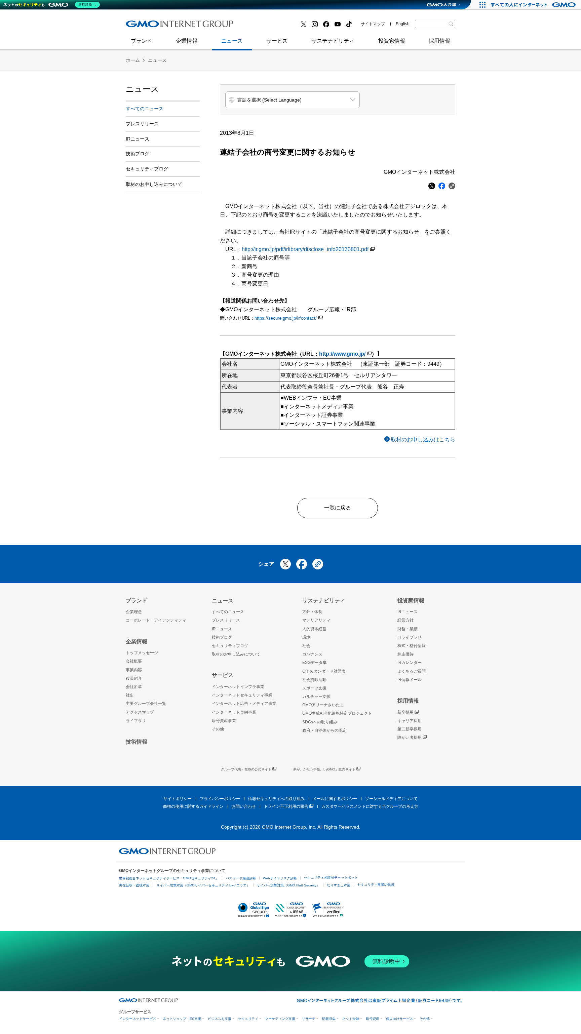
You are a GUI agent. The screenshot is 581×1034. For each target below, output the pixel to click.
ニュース (232, 41)
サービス (277, 41)
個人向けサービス (399, 1019)
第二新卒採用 (149, 26)
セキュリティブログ (271, 26)
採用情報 (439, 41)
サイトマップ (373, 24)
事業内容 (134, 670)
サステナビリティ (332, 41)
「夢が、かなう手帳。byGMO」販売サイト (322, 769)
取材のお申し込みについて (154, 184)
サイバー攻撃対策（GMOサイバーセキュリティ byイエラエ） (203, 885)
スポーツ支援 (314, 688)
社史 (224, 26)
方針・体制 (312, 611)
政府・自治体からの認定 (324, 730)
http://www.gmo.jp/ (342, 354)
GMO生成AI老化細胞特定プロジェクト (337, 713)
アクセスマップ (140, 712)
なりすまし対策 (338, 885)
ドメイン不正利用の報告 (286, 806)
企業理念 (134, 611)
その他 (218, 729)
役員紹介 (134, 678)
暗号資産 (372, 1019)
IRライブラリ (409, 637)
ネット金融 (350, 1019)
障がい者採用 (409, 737)
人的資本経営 (314, 629)
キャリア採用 (409, 720)
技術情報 (136, 742)
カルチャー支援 (316, 696)
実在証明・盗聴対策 (134, 885)
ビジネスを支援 (219, 1019)
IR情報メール (409, 679)
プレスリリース (142, 123)
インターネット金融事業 (276, 26)
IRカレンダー (409, 662)
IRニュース (137, 139)
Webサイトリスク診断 (280, 878)
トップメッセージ (142, 652)
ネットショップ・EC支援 (182, 1019)
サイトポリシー (177, 798)
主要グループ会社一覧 (146, 703)
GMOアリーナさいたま (323, 705)
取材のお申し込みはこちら (423, 439)
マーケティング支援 (280, 1019)
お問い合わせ (244, 806)
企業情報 (186, 41)
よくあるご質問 (411, 671)
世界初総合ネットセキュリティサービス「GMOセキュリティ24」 (169, 878)
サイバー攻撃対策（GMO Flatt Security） (288, 885)
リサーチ (308, 1019)
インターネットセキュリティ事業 (173, 26)
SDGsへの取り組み (319, 722)
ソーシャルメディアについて (391, 798)
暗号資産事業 (224, 720)
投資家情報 (391, 41)
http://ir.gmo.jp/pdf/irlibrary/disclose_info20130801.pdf (305, 249)
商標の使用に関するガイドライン (193, 806)
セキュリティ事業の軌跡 (375, 884)
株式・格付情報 (411, 645)
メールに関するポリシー (335, 798)
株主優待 (405, 654)
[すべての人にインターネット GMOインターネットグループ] (534, 4)
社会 (306, 645)
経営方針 (405, 620)
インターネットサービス (137, 1019)
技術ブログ (146, 26)
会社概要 (134, 661)
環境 (306, 637)
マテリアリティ (316, 620)
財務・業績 (407, 629)
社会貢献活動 (314, 679)
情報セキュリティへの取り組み (276, 798)
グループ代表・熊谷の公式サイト (246, 769)
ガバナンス (312, 654)
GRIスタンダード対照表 (324, 671)
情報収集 (329, 1019)
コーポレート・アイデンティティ (156, 620)
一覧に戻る (337, 508)
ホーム (133, 60)
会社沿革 (134, 686)
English (403, 24)
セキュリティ (248, 1019)
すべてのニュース (144, 108)
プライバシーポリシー (220, 798)
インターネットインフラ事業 (238, 686)
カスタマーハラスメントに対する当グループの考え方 (369, 806)
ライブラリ (136, 720)
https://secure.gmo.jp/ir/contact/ (286, 318)
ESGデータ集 (314, 662)
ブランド (141, 41)
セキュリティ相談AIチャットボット (331, 877)
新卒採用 (405, 712)
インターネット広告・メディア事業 (244, 703)
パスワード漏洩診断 (241, 878)
